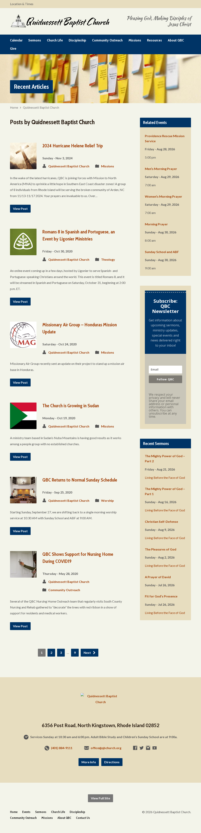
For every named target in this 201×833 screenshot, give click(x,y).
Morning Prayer (156, 224)
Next (87, 652)
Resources (154, 40)
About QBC (176, 40)
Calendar (16, 40)
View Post (20, 208)
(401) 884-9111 (61, 748)
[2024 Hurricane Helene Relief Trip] (23, 166)
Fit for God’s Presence (161, 596)
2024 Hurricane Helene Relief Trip (72, 146)
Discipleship (77, 40)
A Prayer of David (158, 577)
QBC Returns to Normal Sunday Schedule (79, 480)
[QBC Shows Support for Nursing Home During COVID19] (23, 574)
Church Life (55, 40)
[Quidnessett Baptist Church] (101, 702)
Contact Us (83, 818)
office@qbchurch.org (106, 748)
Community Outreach (107, 40)
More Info (88, 762)
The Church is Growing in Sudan (70, 405)
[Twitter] (142, 748)
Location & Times (21, 4)
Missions (135, 40)
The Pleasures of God (160, 549)
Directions (112, 762)
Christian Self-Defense (161, 521)
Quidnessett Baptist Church (41, 107)
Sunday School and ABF (162, 252)
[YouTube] (155, 748)
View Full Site (100, 798)
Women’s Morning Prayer (163, 196)
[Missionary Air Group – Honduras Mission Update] (23, 345)
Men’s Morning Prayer (161, 169)
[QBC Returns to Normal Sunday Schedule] (23, 500)
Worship (107, 500)
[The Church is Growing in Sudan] (23, 426)
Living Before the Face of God (165, 477)
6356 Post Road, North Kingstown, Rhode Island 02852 (100, 725)
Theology (108, 259)
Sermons (34, 40)
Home (14, 107)
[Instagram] (148, 748)
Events (26, 812)
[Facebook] (135, 748)
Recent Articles (31, 86)
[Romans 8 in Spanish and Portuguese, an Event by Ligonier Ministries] (23, 252)
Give (13, 48)
